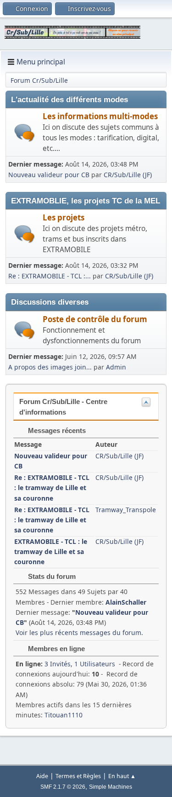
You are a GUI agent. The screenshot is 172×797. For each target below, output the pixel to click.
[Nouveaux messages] (24, 132)
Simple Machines (110, 787)
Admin (116, 367)
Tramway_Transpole (125, 509)
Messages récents (56, 430)
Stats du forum (51, 576)
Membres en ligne (55, 649)
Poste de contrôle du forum (95, 319)
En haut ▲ (122, 776)
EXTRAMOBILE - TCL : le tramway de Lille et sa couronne (50, 551)
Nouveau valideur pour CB (48, 174)
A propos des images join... (50, 367)
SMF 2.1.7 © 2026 (62, 787)
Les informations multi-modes (100, 116)
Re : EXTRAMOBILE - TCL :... (49, 275)
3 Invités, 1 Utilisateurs (65, 663)
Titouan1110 (63, 714)
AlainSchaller (125, 602)
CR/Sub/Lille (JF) (128, 174)
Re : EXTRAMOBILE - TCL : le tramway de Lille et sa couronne (51, 487)
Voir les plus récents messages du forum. (79, 632)
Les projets (63, 217)
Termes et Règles (78, 776)
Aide (42, 776)
